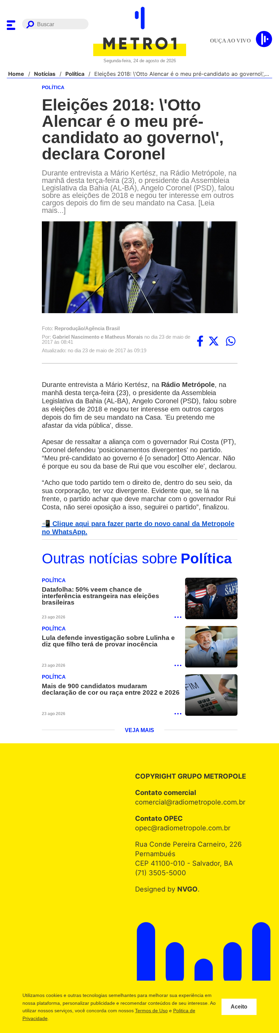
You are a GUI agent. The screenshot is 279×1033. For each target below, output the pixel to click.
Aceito (239, 1007)
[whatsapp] (230, 341)
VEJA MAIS (139, 748)
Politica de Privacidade (60, 1018)
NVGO (186, 907)
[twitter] (213, 341)
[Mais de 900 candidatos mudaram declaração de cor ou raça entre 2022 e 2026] (211, 713)
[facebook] (200, 341)
